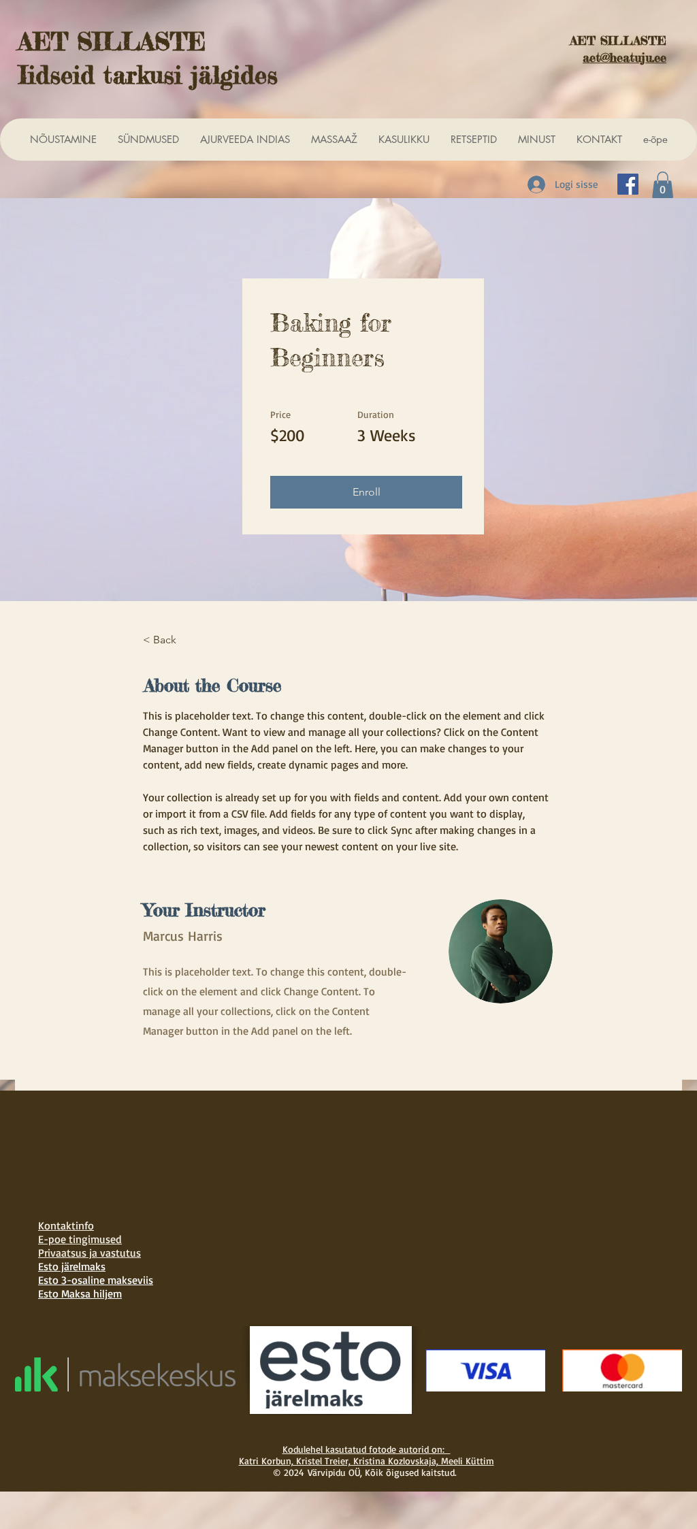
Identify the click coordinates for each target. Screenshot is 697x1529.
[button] (662, 185)
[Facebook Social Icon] (627, 184)
